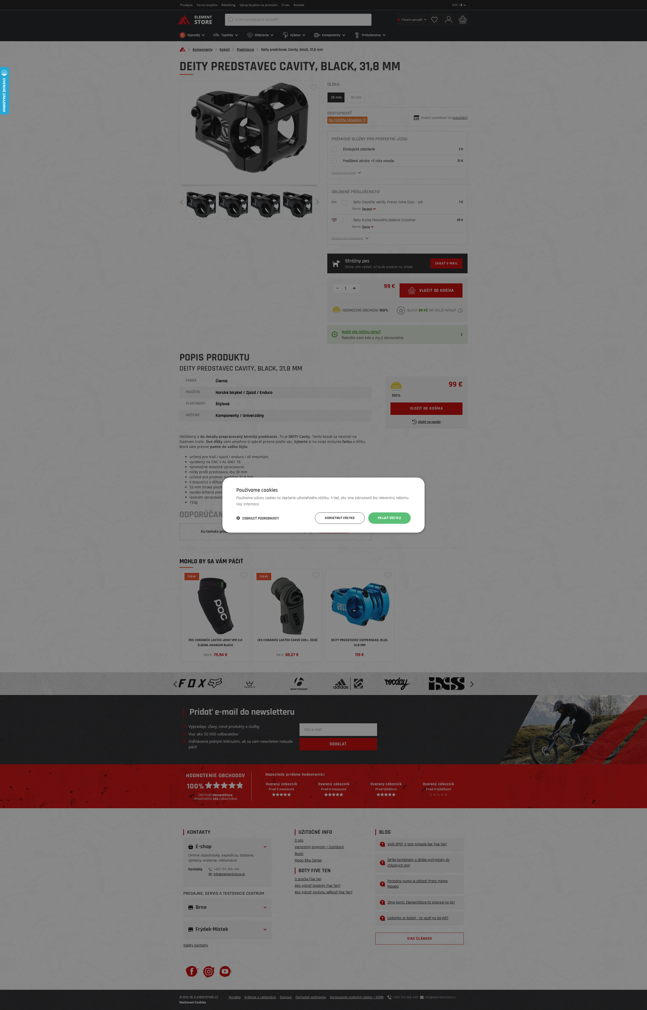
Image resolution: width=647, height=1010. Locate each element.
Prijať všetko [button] (389, 518)
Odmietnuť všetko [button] (340, 518)
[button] (257, 518)
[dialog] (323, 505)
